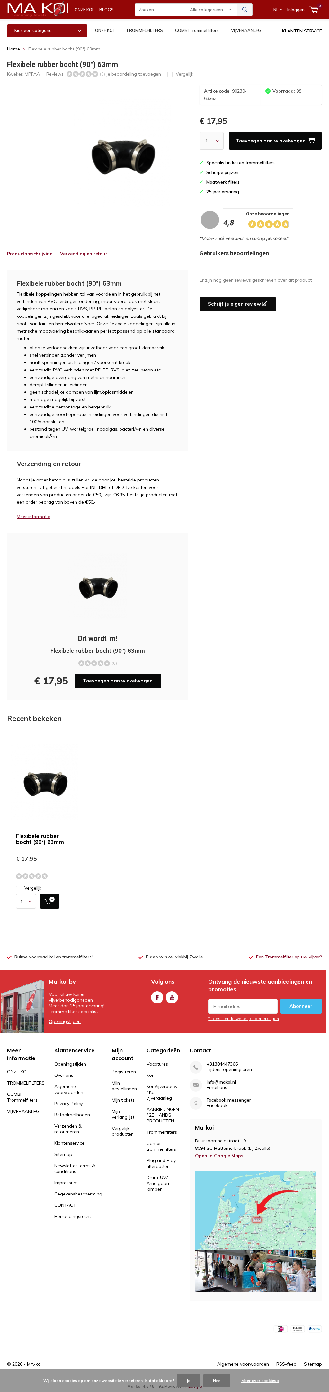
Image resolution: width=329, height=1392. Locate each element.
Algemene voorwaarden (68, 1089)
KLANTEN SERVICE (302, 31)
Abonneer (301, 1006)
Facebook (157, 997)
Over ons (63, 1075)
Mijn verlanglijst (123, 1114)
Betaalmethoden (72, 1115)
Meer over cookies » (260, 1380)
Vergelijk (32, 888)
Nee (216, 1380)
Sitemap (63, 1154)
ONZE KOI (84, 9)
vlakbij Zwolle (174, 957)
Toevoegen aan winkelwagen (118, 681)
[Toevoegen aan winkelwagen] (49, 901)
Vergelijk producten (123, 1131)
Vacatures (157, 1064)
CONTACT (65, 1205)
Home (13, 49)
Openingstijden (65, 1021)
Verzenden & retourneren (68, 1129)
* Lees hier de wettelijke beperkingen (243, 1018)
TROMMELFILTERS (144, 30)
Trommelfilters (162, 1132)
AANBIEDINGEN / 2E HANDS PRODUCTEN (163, 1115)
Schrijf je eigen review (235, 304)
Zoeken (245, 9)
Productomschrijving (30, 254)
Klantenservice (69, 1143)
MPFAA (32, 74)
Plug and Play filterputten (161, 1163)
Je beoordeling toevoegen (133, 74)
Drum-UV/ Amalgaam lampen (159, 1183)
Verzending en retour (83, 254)
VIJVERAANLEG (246, 30)
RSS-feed (286, 1364)
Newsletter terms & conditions (74, 1168)
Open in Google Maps (219, 1155)
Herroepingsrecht (72, 1216)
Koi (150, 1075)
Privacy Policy (68, 1103)
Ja (189, 1380)
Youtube (172, 997)
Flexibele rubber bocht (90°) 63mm (40, 838)
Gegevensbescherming (78, 1194)
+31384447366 (222, 1064)
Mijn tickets (123, 1100)
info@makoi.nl (221, 1082)
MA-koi (34, 1364)
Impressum (66, 1183)
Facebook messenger (229, 1100)
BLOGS (106, 9)
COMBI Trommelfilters (197, 30)
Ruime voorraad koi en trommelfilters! (53, 957)
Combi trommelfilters (161, 1146)
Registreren (124, 1072)
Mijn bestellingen (124, 1086)
